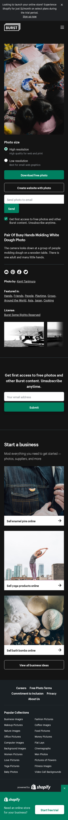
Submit (34, 407)
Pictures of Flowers (45, 760)
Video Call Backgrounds (48, 771)
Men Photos (41, 754)
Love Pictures (11, 760)
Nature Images (12, 730)
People (29, 295)
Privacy (51, 693)
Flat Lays (39, 742)
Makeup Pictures (13, 725)
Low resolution (18, 161)
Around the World (15, 300)
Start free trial (49, 809)
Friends (18, 295)
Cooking (49, 300)
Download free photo (34, 174)
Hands (8, 295)
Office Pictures (12, 736)
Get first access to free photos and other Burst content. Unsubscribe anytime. (35, 220)
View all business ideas (34, 664)
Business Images (13, 719)
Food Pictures (42, 730)
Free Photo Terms (41, 687)
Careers (21, 687)
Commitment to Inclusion (27, 693)
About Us (34, 698)
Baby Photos (11, 771)
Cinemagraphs (43, 748)
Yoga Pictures (11, 766)
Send (11, 208)
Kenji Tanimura (26, 281)
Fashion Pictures (44, 719)
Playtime (40, 295)
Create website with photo (34, 187)
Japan (38, 300)
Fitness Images (43, 766)
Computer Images (14, 742)
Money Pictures (43, 736)
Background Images (15, 748)
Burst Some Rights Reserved (22, 314)
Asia (30, 300)
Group (51, 295)
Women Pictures (13, 754)
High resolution (19, 149)
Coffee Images (43, 725)
